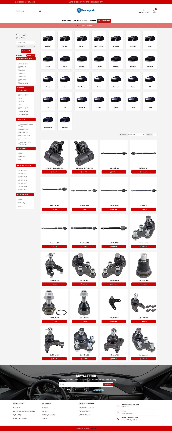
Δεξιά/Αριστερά (22, 194)
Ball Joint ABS (144, 243)
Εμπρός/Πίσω (21, 148)
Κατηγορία (21, 119)
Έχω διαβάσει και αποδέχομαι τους (86, 390)
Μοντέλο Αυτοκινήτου (22, 89)
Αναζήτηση (26, 50)
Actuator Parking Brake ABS (55, 168)
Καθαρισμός (31, 55)
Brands (83, 25)
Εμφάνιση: (149, 134)
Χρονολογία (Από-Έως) (25, 165)
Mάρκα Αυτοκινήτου (24, 59)
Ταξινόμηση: (123, 134)
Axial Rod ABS (114, 168)
